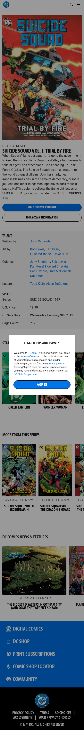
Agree (42, 384)
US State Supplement (25, 374)
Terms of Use (28, 356)
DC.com (32, 352)
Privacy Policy (56, 363)
